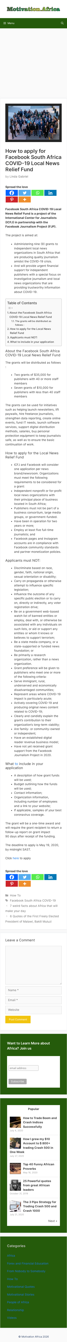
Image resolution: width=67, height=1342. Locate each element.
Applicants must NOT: (23, 337)
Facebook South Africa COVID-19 (33, 900)
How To (15, 895)
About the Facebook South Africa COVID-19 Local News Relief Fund (30, 315)
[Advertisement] (33, 61)
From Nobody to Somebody (26, 1271)
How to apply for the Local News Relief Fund (30, 331)
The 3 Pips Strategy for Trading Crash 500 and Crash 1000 (40, 1206)
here (16, 858)
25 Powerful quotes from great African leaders (37, 1185)
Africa (11, 1255)
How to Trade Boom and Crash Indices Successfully (40, 1122)
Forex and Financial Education (27, 1263)
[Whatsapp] (37, 193)
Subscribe (15, 1059)
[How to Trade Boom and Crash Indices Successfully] (15, 1126)
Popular (33, 1109)
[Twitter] (25, 193)
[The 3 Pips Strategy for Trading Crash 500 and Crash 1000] (15, 1210)
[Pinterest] (12, 199)
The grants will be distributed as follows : (33, 323)
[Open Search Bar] (62, 23)
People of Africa (18, 1302)
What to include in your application (32, 341)
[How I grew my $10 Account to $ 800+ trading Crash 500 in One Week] (15, 1147)
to (16, 764)
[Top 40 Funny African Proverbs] (15, 1173)
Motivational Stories (20, 1294)
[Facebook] (12, 193)
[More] (25, 199)
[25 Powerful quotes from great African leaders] (15, 1189)
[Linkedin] (50, 193)
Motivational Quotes (21, 1286)
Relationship (15, 1310)
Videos (12, 1317)
